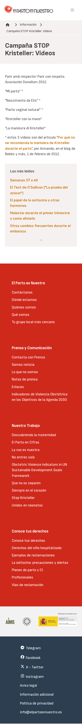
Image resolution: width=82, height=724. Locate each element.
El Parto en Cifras (25, 442)
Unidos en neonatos (27, 505)
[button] (72, 10)
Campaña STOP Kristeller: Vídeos (29, 31)
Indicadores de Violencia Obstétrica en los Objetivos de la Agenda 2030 (39, 397)
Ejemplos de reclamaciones (33, 555)
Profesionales (22, 577)
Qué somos (20, 314)
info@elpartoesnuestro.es (41, 712)
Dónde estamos (24, 300)
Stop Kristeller (23, 498)
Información (28, 25)
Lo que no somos (25, 372)
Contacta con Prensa (28, 357)
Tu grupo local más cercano (33, 322)
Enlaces (18, 387)
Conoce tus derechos (28, 540)
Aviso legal (28, 685)
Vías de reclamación (27, 585)
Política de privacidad (36, 703)
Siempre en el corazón (29, 490)
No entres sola (23, 457)
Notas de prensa (25, 379)
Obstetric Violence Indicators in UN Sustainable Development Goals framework (39, 470)
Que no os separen (26, 483)
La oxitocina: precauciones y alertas (40, 562)
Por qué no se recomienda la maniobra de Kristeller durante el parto (40, 143)
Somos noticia (23, 364)
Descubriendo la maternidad (34, 435)
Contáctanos (22, 292)
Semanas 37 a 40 (24, 180)
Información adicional (37, 694)
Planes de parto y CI (27, 570)
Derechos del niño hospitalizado (37, 548)
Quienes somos (24, 307)
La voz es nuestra (26, 450)
